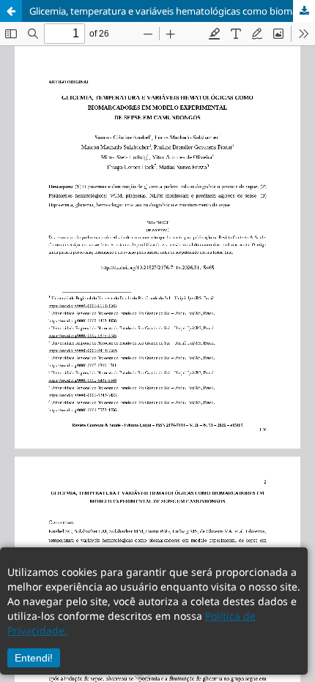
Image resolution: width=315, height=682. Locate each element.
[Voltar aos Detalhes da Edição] (11, 11)
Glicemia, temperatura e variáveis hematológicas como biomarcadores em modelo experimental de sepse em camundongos (172, 11)
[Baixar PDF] (304, 11)
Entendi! (34, 658)
